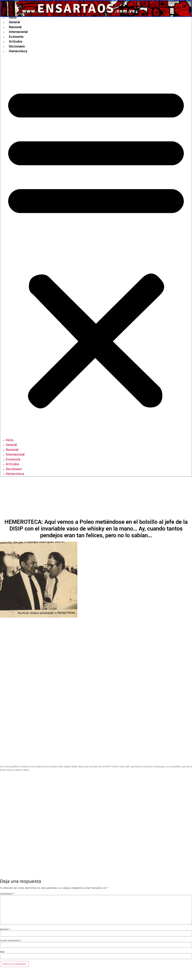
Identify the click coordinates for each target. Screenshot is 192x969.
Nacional (15, 27)
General (14, 22)
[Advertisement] (96, 497)
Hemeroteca (18, 51)
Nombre (5, 929)
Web (2, 952)
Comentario (7, 893)
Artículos (15, 41)
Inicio (13, 17)
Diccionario (17, 46)
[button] (96, 246)
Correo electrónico (11, 940)
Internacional (18, 32)
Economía (16, 37)
